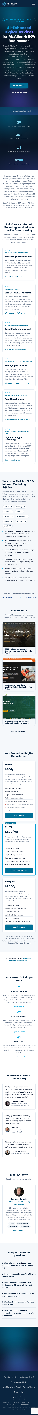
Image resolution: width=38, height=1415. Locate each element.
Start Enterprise (19, 927)
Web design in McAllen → (15, 313)
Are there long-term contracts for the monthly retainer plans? (18, 1294)
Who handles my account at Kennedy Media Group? (18, 1303)
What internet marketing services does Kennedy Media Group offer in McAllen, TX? (18, 1265)
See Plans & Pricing (19, 92)
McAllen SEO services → (14, 277)
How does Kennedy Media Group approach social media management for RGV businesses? (18, 1312)
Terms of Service (29, 1387)
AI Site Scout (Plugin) (27, 1377)
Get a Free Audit (19, 85)
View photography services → (17, 383)
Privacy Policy (19, 1392)
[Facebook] (14, 1398)
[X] (19, 1398)
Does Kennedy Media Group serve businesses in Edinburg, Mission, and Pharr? (17, 1285)
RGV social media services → (16, 349)
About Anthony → (19, 1230)
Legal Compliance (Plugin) (12, 1387)
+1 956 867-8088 (24, 1405)
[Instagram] (24, 1398)
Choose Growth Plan (19, 870)
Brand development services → (17, 419)
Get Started (19, 816)
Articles (14, 1377)
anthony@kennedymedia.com (12, 1407)
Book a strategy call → (14, 460)
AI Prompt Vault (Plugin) (19, 1382)
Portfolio (7, 1377)
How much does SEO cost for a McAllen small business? (19, 1275)
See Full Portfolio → (19, 732)
